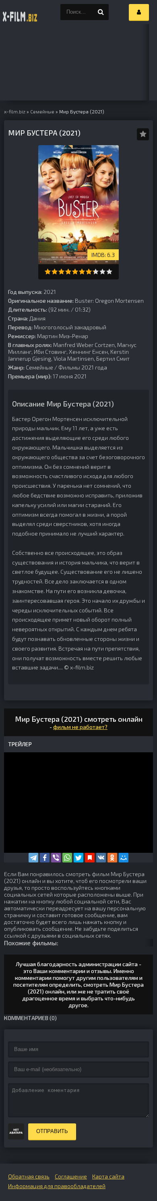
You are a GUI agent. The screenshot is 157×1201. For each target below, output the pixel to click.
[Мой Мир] (123, 857)
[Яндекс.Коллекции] (90, 857)
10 (109, 271)
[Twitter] (78, 857)
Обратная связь (29, 1176)
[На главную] (20, 12)
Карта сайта (108, 1176)
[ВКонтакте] (101, 857)
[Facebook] (45, 857)
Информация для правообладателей (56, 1186)
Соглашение (71, 1176)
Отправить (52, 1131)
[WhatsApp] (67, 857)
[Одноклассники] (112, 857)
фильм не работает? (80, 726)
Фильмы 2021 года (82, 367)
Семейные (39, 367)
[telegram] (33, 857)
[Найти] (101, 12)
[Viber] (56, 857)
